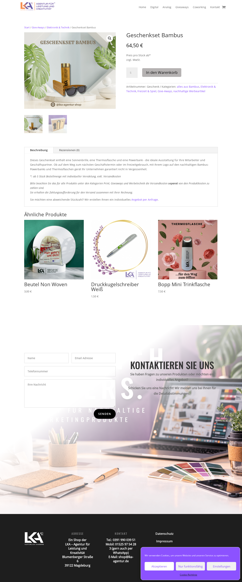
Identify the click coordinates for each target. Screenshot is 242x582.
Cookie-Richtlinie (188, 574)
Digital (154, 7)
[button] (109, 38)
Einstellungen (221, 566)
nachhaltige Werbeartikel (189, 91)
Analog (167, 7)
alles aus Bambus (188, 86)
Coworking (199, 7)
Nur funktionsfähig (190, 566)
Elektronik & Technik (58, 27)
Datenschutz (164, 534)
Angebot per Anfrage (144, 199)
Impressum (164, 541)
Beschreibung (39, 150)
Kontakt (215, 7)
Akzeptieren (159, 566)
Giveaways (182, 7)
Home (142, 7)
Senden (104, 414)
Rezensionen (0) (69, 150)
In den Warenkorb (162, 72)
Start (27, 27)
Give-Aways (38, 27)
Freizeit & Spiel (146, 91)
